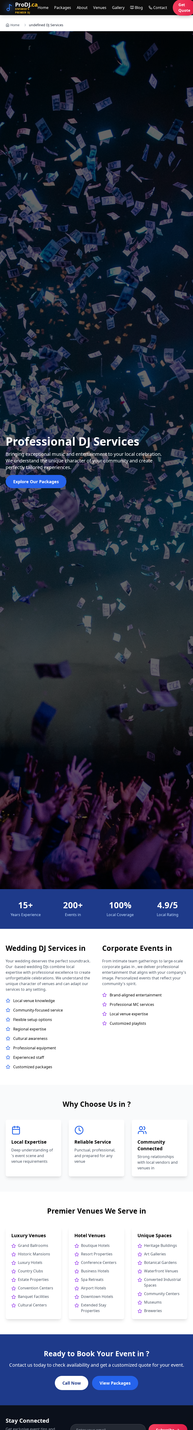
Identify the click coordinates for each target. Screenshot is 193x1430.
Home (43, 7)
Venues (99, 7)
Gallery (118, 7)
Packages (62, 7)
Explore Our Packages (36, 481)
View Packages (115, 1383)
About (82, 7)
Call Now (71, 1383)
